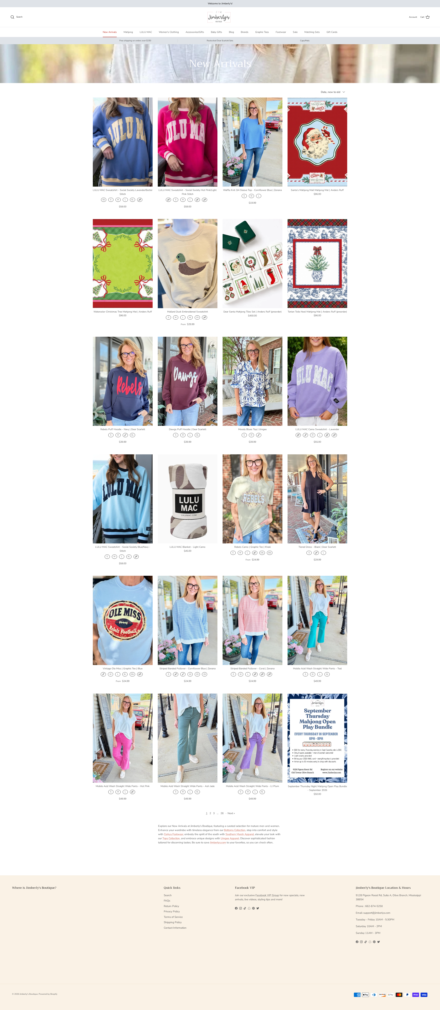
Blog (231, 32)
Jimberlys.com (218, 842)
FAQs (167, 900)
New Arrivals (110, 32)
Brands (244, 32)
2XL (262, 553)
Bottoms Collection (234, 830)
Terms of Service (173, 917)
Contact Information (175, 928)
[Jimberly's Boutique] (220, 17)
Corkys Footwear (173, 834)
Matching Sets (312, 32)
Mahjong (128, 32)
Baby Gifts (216, 32)
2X (140, 199)
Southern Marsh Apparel (240, 834)
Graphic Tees (262, 32)
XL (132, 199)
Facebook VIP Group (267, 895)
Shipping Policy (173, 922)
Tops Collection (171, 838)
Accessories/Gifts (195, 32)
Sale (295, 32)
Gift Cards (332, 32)
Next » (231, 813)
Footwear (281, 32)
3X (204, 317)
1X (190, 674)
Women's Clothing (169, 32)
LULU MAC (146, 32)
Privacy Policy (172, 911)
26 (222, 813)
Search (168, 895)
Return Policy (171, 906)
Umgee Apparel (230, 838)
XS (103, 199)
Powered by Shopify (48, 994)
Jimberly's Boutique (29, 994)
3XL (269, 553)
